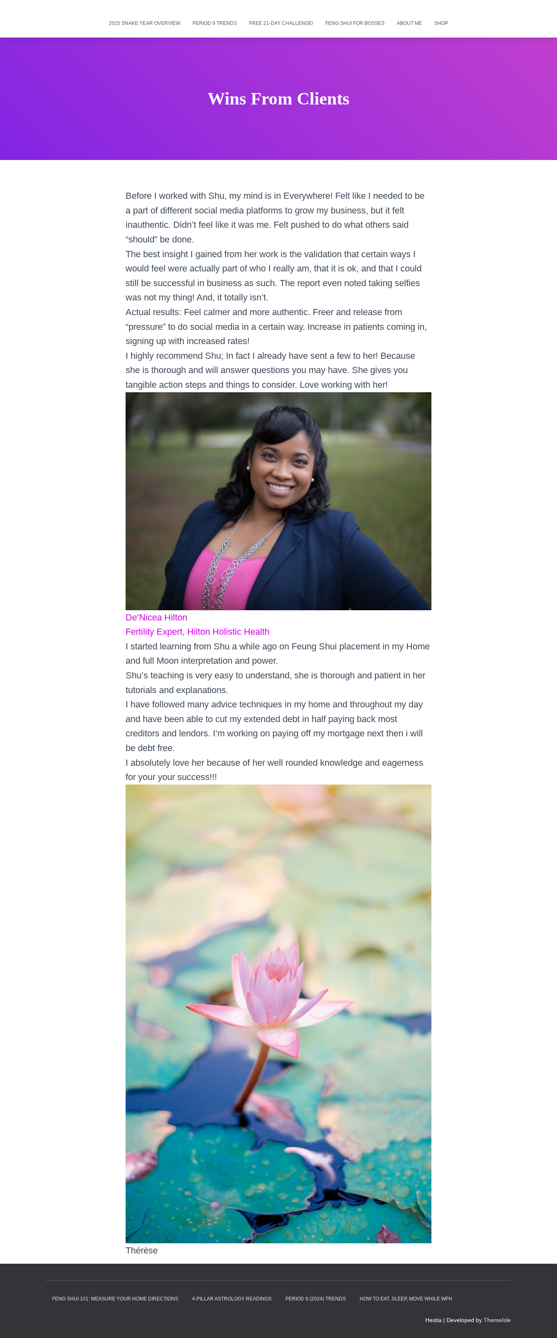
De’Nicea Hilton (156, 617)
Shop (441, 23)
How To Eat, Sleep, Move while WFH (406, 1299)
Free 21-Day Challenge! (281, 23)
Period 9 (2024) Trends (315, 1299)
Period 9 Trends (214, 23)
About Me (409, 23)
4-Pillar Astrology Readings (232, 1299)
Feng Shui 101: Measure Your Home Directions (115, 1299)
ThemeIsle (497, 1320)
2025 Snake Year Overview (144, 23)
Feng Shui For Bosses (355, 23)
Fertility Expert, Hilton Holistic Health (198, 632)
